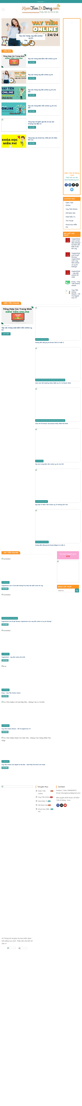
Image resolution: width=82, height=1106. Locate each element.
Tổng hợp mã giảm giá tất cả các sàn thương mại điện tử (41, 123)
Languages (40, 1)
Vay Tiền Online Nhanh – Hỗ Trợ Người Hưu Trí (76, 294)
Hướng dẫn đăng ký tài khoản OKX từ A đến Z (49, 342)
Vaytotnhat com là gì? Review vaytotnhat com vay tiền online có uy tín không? (76, 260)
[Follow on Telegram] (72, 189)
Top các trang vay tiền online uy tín (30, 37)
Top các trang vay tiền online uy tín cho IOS (42, 91)
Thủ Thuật (69, 221)
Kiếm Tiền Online (69, 204)
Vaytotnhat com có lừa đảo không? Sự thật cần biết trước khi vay (76, 243)
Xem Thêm (32, 62)
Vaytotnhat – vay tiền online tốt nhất (76, 274)
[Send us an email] (77, 185)
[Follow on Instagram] (70, 185)
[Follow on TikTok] (73, 185)
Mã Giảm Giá (70, 213)
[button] (3, 9)
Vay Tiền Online (71, 209)
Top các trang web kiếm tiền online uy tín (42, 59)
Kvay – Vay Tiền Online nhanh (76, 283)
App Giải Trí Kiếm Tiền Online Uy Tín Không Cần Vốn (51, 504)
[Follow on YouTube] (65, 805)
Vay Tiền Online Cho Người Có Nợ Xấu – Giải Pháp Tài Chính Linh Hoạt (23, 764)
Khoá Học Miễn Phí (71, 226)
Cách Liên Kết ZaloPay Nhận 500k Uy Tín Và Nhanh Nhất (53, 383)
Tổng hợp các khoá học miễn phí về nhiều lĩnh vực (42, 139)
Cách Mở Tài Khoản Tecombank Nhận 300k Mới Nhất (51, 423)
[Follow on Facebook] (66, 185)
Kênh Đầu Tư (70, 217)
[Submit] (77, 590)
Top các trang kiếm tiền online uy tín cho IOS (42, 107)
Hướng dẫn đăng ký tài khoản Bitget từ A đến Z (50, 545)
